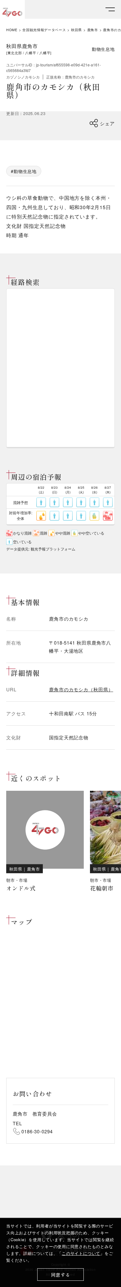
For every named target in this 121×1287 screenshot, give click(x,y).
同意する (60, 1274)
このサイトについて (81, 1253)
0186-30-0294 (37, 1131)
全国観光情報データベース (44, 29)
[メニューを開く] (110, 9)
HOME (11, 29)
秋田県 (76, 29)
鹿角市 (92, 29)
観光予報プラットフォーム (53, 548)
